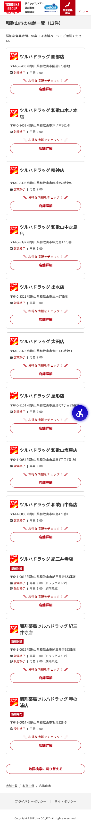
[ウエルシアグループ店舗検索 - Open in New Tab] (51, 6)
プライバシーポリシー (30, 801)
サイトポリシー (65, 801)
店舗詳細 (45, 88)
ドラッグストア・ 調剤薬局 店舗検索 (34, 7)
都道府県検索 (68, 11)
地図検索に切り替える (46, 768)
